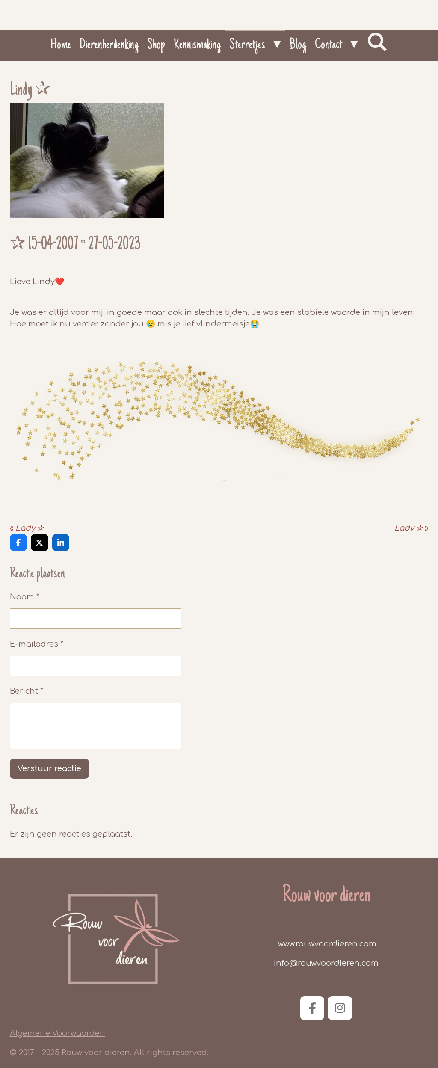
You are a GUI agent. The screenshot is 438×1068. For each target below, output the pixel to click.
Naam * (24, 597)
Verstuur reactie (49, 768)
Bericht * (26, 691)
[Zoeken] (377, 43)
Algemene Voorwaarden (57, 1033)
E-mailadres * (36, 644)
